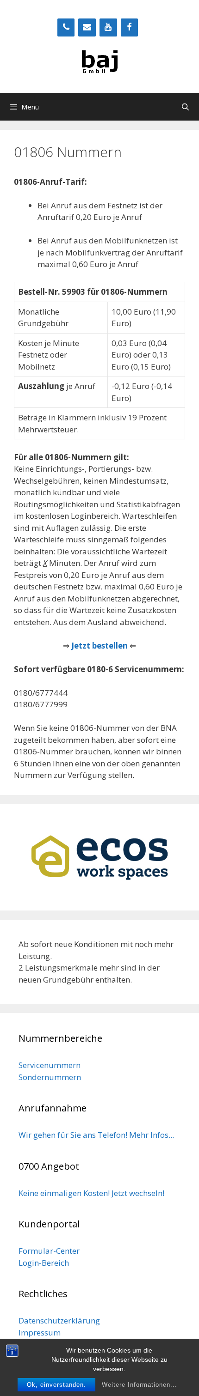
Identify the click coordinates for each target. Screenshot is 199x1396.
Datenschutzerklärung (59, 1320)
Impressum (40, 1332)
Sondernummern (50, 1077)
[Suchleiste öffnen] (185, 107)
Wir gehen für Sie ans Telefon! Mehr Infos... (96, 1134)
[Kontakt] (87, 27)
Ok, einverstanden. (56, 1384)
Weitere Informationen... (139, 1384)
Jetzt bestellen (99, 645)
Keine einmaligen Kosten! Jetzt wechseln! (91, 1193)
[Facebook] (129, 27)
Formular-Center (49, 1250)
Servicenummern (50, 1065)
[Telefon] (66, 27)
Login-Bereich (44, 1262)
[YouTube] (108, 27)
